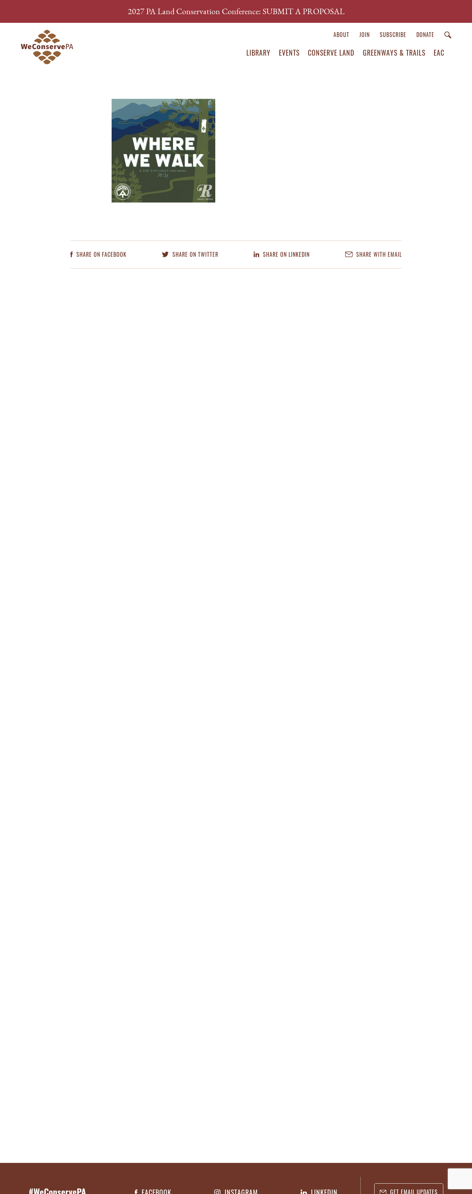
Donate (425, 34)
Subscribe (393, 34)
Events (289, 52)
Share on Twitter (194, 254)
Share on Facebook (100, 254)
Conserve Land (331, 52)
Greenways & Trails (394, 52)
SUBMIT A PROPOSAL (303, 11)
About (341, 34)
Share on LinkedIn (285, 254)
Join (364, 34)
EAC (439, 52)
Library (258, 52)
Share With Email (378, 254)
